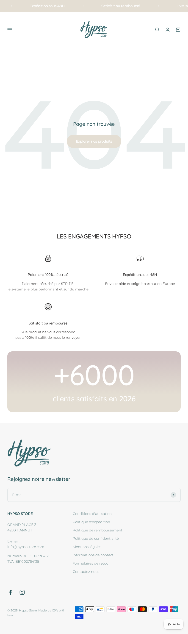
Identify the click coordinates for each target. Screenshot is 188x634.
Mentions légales (87, 547)
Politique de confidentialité (96, 538)
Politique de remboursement (97, 530)
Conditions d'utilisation (92, 513)
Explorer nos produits (94, 141)
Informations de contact (93, 555)
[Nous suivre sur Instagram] (22, 592)
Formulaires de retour (91, 563)
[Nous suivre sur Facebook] (10, 592)
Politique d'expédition (91, 522)
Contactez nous (86, 571)
